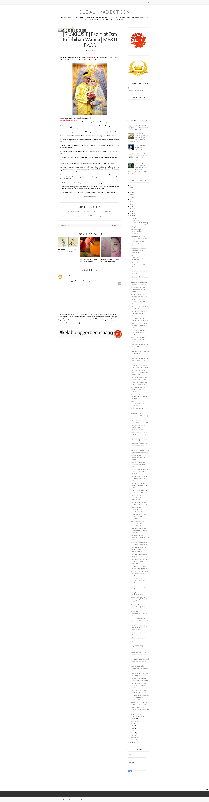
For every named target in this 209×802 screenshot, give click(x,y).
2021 (131, 197)
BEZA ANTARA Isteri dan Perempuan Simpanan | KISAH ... (138, 464)
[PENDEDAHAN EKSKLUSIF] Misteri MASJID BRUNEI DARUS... (139, 471)
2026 (131, 185)
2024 (131, 190)
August (133, 723)
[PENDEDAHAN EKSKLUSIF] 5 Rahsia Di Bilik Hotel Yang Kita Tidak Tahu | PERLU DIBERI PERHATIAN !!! (138, 137)
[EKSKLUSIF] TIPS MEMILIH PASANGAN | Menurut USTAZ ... (139, 313)
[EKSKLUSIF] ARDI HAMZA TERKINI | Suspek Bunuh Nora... (139, 654)
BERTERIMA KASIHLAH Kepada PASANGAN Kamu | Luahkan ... (139, 416)
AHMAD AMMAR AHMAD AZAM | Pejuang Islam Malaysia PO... (138, 339)
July (132, 726)
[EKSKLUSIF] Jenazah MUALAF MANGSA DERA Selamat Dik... (140, 353)
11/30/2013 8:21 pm (70, 278)
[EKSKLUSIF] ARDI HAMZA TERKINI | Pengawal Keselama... (139, 561)
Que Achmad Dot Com (104, 12)
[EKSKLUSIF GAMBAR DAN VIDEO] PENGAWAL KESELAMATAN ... (139, 549)
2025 (131, 187)
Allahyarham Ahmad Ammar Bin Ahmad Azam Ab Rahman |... (139, 404)
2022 (131, 195)
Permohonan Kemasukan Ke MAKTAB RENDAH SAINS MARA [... (139, 397)
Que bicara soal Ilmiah (85, 216)
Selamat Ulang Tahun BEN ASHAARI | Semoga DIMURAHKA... (138, 258)
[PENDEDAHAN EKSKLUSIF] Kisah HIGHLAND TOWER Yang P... (139, 225)
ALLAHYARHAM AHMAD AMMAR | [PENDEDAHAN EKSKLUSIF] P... (139, 390)
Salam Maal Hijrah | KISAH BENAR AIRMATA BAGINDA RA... (140, 640)
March (133, 735)
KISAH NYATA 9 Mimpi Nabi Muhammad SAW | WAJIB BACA (142, 127)
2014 (131, 213)
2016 (131, 209)
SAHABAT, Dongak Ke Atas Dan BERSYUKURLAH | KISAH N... (140, 614)
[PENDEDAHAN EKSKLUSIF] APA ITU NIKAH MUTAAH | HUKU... (139, 346)
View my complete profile (135, 90)
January (133, 740)
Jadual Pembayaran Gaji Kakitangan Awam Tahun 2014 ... (139, 265)
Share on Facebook (74, 211)
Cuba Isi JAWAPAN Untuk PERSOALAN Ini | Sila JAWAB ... (138, 581)
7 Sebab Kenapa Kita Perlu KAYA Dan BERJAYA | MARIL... (138, 332)
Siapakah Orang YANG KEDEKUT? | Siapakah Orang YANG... (140, 537)
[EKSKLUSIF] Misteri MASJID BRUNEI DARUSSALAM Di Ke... (139, 478)
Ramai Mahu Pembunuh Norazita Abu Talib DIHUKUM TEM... (138, 523)
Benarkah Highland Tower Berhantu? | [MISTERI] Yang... (138, 457)
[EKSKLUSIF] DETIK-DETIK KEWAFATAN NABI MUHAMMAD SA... (139, 251)
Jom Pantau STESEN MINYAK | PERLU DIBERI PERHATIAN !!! (140, 661)
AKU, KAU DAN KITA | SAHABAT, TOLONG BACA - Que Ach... (139, 272)
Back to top (146, 800)
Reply (119, 283)
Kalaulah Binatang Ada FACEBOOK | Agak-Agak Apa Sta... (140, 709)
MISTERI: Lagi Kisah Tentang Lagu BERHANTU (140, 147)
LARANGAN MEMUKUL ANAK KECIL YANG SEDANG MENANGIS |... (140, 697)
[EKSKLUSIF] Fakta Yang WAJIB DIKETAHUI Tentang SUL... (139, 485)
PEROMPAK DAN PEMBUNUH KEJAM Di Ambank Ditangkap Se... (140, 516)
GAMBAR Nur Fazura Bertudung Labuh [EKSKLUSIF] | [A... (137, 509)
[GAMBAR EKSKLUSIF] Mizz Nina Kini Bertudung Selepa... (139, 445)
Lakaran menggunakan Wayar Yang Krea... (67, 250)
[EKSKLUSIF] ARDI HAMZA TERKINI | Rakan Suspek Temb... (139, 685)
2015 (131, 211)
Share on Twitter (93, 211)
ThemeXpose (72, 799)
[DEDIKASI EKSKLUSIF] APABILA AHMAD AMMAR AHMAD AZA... (139, 372)
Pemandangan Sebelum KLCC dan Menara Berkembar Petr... (139, 574)
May (132, 730)
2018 (131, 204)
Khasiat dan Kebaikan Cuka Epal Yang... (88, 260)
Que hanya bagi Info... (99, 216)
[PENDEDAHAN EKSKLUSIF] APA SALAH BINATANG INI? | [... (139, 360)
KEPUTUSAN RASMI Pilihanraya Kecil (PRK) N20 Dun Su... (139, 647)
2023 (131, 192)
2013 (131, 216)
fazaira (68, 275)
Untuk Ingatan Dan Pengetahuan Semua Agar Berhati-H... (139, 588)
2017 (131, 206)
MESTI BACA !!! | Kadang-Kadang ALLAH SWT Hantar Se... (139, 668)
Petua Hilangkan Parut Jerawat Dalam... (110, 260)
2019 (131, 202)
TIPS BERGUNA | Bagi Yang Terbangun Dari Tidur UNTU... (139, 600)
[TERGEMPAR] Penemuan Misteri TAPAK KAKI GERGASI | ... (138, 232)
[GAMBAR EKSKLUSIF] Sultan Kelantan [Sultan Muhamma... (139, 244)
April (133, 733)
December (134, 218)
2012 (131, 742)
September (134, 721)
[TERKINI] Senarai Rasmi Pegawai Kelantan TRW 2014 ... (139, 301)
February (134, 737)
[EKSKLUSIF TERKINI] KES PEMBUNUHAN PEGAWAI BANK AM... (139, 530)
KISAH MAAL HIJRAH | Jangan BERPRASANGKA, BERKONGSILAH (139, 628)
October (133, 719)
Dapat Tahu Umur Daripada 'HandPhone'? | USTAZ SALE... (139, 607)
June (132, 728)
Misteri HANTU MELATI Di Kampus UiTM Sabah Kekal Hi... (139, 621)
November (134, 220)
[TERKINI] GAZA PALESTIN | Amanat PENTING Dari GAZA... (139, 325)
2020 (131, 199)
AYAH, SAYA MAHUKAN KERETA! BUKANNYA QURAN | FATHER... (138, 428)
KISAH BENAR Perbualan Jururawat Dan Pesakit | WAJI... (138, 289)
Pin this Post (108, 211)
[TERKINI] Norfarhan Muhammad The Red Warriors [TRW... (137, 497)
